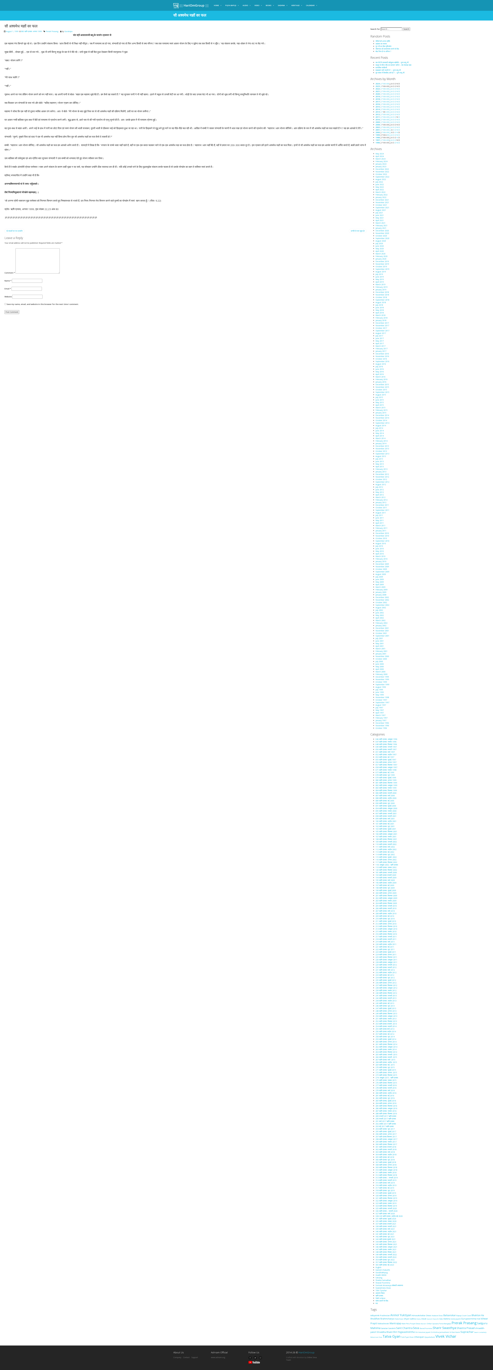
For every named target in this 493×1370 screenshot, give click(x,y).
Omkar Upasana (433, 1324)
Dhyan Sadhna (410, 1319)
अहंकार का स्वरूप (381, 43)
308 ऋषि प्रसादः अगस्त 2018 (386, 1165)
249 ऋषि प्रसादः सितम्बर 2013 (386, 1013)
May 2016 (380, 371)
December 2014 (382, 415)
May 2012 (380, 492)
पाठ (377, 1303)
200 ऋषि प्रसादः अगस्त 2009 (386, 893)
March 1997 (380, 715)
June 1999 (380, 692)
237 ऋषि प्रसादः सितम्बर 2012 (386, 985)
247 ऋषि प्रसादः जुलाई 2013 (386, 1008)
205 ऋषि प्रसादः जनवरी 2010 (386, 906)
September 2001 (382, 636)
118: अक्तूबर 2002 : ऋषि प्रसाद (387, 865)
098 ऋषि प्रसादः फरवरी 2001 (386, 816)
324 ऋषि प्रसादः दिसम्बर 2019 (386, 1206)
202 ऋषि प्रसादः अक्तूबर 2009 (386, 898)
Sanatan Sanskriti (388, 1328)
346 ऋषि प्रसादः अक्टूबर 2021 (386, 1247)
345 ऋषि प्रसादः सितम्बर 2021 (386, 1244)
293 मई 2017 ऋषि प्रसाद (385, 1126)
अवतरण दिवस (380, 1293)
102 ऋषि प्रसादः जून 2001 (385, 826)
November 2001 (382, 630)
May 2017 (380, 341)
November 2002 (382, 600)
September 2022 (382, 177)
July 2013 (379, 459)
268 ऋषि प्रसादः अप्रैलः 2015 (386, 1062)
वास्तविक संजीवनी (381, 67)
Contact (186, 1357)
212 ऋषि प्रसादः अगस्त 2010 (386, 924)
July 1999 (379, 689)
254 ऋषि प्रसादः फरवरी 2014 (386, 1026)
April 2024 (380, 156)
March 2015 (380, 407)
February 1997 (381, 718)
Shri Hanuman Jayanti (422, 1332)
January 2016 (381, 382)
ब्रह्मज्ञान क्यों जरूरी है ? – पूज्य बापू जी (388, 70)
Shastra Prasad (466, 1328)
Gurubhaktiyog (382, 1272)
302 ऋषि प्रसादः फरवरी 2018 (386, 1149)
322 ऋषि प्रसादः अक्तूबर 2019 (386, 1200)
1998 (378, 137)
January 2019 (381, 289)
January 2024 (381, 164)
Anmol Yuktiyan (400, 1315)
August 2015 (381, 394)
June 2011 (380, 518)
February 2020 (381, 256)
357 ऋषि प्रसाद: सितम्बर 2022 (386, 1262)
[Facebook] (250, 1357)
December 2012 (382, 474)
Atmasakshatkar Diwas (421, 1315)
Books (268, 5)
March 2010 (380, 556)
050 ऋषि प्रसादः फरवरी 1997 (386, 749)
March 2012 (380, 497)
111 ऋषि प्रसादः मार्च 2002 (385, 847)
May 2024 (380, 153)
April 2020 (380, 251)
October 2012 (381, 479)
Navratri (423, 1324)
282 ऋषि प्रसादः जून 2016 (385, 1098)
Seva (416, 1328)
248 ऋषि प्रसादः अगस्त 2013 (386, 1011)
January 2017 (381, 351)
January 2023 (381, 166)
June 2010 (380, 548)
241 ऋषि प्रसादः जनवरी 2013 (386, 995)
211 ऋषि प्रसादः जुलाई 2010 (386, 921)
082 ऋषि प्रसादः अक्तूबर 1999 (386, 785)
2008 (378, 124)
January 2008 (381, 595)
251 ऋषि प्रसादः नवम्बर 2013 (386, 1018)
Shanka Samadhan (383, 1280)
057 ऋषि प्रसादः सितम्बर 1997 (386, 765)
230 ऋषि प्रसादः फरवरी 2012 (386, 967)
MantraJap (395, 1323)
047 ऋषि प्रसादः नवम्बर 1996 (386, 741)
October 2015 (381, 389)
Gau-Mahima (444, 1318)
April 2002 (380, 618)
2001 (378, 130)
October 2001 (381, 633)
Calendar (310, 5)
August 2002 (381, 607)
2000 (378, 132)
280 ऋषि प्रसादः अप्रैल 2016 (386, 1093)
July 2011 (379, 515)
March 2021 (380, 223)
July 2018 (379, 305)
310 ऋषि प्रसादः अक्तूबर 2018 (386, 1170)
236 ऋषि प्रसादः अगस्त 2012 (386, 983)
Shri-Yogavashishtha (404, 1331)
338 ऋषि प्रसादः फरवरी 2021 (386, 1226)
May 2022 (380, 187)
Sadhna (281, 5)
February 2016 (381, 379)
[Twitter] (255, 1357)
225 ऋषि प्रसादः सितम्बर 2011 (386, 957)
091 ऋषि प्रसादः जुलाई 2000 (386, 806)
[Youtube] (254, 1362)
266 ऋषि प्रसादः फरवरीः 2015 (386, 1057)
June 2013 (380, 461)
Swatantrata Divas (383, 1288)
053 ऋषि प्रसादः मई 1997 (385, 757)
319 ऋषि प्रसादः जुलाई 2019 (386, 1193)
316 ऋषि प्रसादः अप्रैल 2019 (386, 1185)
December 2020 (382, 230)
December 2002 (382, 597)
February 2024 (381, 161)
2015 (378, 107)
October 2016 (381, 359)
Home (216, 5)
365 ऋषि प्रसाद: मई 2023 (385, 1265)
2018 (378, 99)
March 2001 (380, 648)
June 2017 (380, 338)
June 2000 (380, 664)
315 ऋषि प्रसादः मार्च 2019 (385, 1183)
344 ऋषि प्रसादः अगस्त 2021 (386, 1242)
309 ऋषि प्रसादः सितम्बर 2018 (386, 1167)
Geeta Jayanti (456, 1319)
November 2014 (382, 418)
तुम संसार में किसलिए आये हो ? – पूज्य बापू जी (390, 72)
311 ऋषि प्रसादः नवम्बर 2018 (386, 1172)
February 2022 (381, 194)
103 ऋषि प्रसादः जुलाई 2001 (386, 829)
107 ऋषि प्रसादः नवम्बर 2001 (386, 836)
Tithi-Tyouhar (381, 1290)
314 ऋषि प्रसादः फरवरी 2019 (386, 1180)
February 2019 (381, 287)
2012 (378, 114)
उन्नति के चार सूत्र (357, 231)
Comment (9, 273)
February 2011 (381, 528)
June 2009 (380, 579)
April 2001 (380, 646)
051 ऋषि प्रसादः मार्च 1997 (385, 752)
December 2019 (382, 261)
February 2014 (381, 441)
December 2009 (382, 564)
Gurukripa (68, 31)
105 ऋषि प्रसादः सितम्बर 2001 (386, 831)
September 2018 (382, 300)
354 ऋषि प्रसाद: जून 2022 (385, 1259)
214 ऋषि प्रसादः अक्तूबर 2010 (386, 929)
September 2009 (382, 571)
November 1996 (382, 725)
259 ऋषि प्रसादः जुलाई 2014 (386, 1039)
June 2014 (380, 430)
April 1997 (380, 712)
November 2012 (382, 477)
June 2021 (380, 215)
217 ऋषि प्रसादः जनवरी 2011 (386, 936)
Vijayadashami (429, 1337)
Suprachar (467, 1332)
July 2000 (379, 661)
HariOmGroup (306, 1352)
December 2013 (382, 446)
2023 (378, 86)
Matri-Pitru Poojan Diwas (411, 1324)
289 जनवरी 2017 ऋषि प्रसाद (386, 1116)
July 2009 (379, 577)
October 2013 (381, 451)
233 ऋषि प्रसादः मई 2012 (385, 975)
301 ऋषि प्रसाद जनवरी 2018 (386, 1147)
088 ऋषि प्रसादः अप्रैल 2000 (386, 798)
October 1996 (381, 728)
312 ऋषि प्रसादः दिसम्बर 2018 (386, 1175)
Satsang (379, 1277)
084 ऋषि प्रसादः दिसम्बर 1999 (386, 790)
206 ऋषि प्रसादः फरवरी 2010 (386, 908)
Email (7, 288)
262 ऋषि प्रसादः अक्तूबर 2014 (386, 1047)
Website (8, 296)
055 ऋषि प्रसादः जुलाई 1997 (386, 759)
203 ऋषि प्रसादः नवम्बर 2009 (386, 900)
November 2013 (382, 448)
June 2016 (380, 369)
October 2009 (381, 569)
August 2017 (381, 333)
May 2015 (380, 402)
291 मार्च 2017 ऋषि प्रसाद (385, 1121)
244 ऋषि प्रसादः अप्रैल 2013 (386, 1000)
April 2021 (380, 220)
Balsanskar (449, 1315)
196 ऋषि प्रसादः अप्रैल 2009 (386, 882)
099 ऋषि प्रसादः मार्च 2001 (385, 818)
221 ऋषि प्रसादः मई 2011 (385, 947)
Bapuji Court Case (463, 1315)
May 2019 (380, 279)
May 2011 (380, 520)
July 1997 (379, 707)
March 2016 (380, 377)
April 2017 (380, 343)
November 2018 (382, 294)
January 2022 (381, 197)
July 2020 (379, 243)
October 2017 (381, 328)
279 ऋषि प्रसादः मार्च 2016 (385, 1090)
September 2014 (382, 423)
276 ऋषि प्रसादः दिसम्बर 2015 (386, 1083)
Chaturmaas (398, 1319)
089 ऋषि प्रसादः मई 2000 (385, 800)
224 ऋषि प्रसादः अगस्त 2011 (386, 954)
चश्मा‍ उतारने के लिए (382, 1300)
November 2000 (382, 656)
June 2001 (380, 641)
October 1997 (381, 700)
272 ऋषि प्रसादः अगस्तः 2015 (386, 1072)
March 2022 (380, 192)
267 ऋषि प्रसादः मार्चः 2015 (385, 1059)
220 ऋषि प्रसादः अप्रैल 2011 (386, 944)
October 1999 (381, 682)
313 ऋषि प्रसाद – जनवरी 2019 (387, 1177)
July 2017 (379, 336)
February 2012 (381, 500)
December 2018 (382, 292)
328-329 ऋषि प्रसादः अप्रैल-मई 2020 (389, 1216)
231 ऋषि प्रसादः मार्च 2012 (385, 970)
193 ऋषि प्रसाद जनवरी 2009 (386, 875)
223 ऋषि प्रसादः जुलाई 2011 (386, 952)
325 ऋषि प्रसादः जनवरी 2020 (386, 1208)
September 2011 (382, 510)
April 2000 (380, 669)
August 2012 (381, 484)
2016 (378, 104)
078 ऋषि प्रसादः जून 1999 (385, 775)
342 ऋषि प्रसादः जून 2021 (385, 1236)
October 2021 (381, 205)
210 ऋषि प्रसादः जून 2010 (385, 918)
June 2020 (380, 246)
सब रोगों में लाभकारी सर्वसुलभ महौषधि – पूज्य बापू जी (392, 62)
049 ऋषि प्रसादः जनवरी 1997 (386, 747)
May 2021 (380, 218)
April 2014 (380, 436)
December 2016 (382, 353)
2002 (378, 127)
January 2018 (381, 320)
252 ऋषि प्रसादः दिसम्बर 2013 (386, 1021)
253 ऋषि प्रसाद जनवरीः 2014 (386, 1024)
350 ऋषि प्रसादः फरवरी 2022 (386, 1257)
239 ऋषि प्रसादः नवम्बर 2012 (386, 990)
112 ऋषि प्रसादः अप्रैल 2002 (386, 849)
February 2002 (381, 623)
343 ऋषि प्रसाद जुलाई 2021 (386, 1239)
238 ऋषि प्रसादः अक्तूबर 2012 (386, 988)
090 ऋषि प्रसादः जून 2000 (385, 803)
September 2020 (382, 238)
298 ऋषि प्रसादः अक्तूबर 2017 (386, 1139)
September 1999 (382, 684)
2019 (378, 96)
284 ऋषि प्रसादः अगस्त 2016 (386, 1103)
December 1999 (382, 677)
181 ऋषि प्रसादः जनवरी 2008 (386, 872)
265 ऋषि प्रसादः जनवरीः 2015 (386, 1054)
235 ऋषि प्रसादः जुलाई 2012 (386, 980)
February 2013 (381, 469)
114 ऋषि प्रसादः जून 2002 (385, 854)
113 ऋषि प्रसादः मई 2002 (385, 852)
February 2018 (381, 318)
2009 (378, 122)
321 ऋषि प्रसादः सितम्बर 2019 (386, 1198)
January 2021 (381, 228)
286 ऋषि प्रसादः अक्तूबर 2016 (386, 1108)
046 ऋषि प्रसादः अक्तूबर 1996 (386, 739)
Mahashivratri (383, 1323)
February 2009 (381, 589)
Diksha (418, 1319)
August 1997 (381, 705)
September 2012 (382, 482)
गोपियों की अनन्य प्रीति (383, 41)
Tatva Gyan (391, 1336)
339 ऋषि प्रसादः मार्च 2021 (385, 1229)
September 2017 (382, 330)
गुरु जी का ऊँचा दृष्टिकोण (383, 46)
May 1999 (380, 695)
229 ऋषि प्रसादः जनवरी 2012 (386, 965)
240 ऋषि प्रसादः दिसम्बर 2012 (386, 993)
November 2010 (382, 536)
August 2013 (381, 456)
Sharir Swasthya (444, 1328)
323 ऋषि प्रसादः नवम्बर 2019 (386, 1203)
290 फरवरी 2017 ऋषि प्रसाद (386, 1118)
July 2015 (379, 397)
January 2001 (381, 653)
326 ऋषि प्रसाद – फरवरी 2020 (386, 1211)
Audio (245, 5)
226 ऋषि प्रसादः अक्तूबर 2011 (386, 959)
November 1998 (382, 697)
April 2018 (380, 312)
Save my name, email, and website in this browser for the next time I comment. (43, 304)
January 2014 (381, 443)
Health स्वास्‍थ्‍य (381, 1275)
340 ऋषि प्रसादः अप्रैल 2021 (386, 1231)
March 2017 (380, 346)
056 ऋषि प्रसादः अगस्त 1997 (386, 762)
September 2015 (382, 392)
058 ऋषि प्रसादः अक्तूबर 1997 (386, 767)
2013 (378, 112)
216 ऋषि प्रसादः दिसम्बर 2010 (386, 934)
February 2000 (381, 674)
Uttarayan (419, 1337)
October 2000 (381, 659)
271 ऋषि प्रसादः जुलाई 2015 (386, 1070)
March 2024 (380, 159)
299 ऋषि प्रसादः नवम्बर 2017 (386, 1141)
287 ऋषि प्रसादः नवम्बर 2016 (386, 1111)
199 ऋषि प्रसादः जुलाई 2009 (386, 890)
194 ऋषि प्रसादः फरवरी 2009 (386, 877)
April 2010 (380, 553)
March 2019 (380, 284)
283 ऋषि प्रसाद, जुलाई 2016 (386, 1100)
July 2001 (379, 638)
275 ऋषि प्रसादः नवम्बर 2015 (386, 1080)
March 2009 (380, 587)
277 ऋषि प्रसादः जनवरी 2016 (386, 1085)
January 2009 (381, 592)
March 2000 (380, 671)
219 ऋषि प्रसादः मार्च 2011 (385, 941)
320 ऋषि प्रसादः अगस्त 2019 (386, 1195)
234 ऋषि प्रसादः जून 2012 (385, 977)
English (378, 1267)
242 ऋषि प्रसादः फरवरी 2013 (386, 998)
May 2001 (380, 643)
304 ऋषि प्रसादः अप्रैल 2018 (386, 1154)
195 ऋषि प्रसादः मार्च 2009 (385, 880)
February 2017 (381, 348)
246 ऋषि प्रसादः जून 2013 (385, 1006)
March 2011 (380, 525)
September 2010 (382, 541)
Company (177, 1357)
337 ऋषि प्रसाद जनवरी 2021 (386, 1224)
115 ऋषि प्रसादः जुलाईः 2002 (386, 857)
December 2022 (382, 169)
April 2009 (380, 584)
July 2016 (379, 366)
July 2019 (379, 274)
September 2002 (382, 605)
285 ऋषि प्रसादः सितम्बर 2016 (386, 1106)
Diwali (423, 1319)
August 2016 (381, 364)
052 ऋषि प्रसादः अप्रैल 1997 (386, 754)
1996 (378, 142)
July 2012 (379, 487)
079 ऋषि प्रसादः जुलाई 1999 (386, 777)
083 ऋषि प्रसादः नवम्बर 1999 (386, 788)
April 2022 (380, 189)
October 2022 (381, 174)
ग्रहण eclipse (380, 1298)
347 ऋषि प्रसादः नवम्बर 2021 (386, 1249)
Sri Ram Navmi (455, 1332)
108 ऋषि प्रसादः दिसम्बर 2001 (386, 839)
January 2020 (381, 259)
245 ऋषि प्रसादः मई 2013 (385, 1003)
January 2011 (381, 530)
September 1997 (382, 702)
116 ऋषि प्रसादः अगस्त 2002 (386, 859)
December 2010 (382, 533)
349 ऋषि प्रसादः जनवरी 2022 (386, 1254)
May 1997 (380, 710)
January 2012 (381, 502)
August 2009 (381, 574)
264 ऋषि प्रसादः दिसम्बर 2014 (386, 1052)
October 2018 (381, 297)
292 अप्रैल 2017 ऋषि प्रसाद (386, 1124)
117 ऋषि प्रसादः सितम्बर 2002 (386, 862)
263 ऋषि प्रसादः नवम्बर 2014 (386, 1049)
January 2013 (381, 471)
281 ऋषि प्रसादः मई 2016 (385, 1095)
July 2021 (379, 212)
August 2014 (381, 425)
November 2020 (382, 233)
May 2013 (380, 464)
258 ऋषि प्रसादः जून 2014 (385, 1036)
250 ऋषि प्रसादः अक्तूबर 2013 (386, 1016)
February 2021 (381, 225)
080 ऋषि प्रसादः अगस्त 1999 (31, 31)
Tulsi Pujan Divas (407, 1337)
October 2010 (381, 538)
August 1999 (381, 687)
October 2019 (381, 266)
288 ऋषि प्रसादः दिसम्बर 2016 (386, 1113)
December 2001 (382, 628)
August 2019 (381, 271)
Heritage (295, 5)
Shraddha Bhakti (385, 1332)
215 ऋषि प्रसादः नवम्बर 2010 (386, 931)
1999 (378, 135)
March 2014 (380, 438)
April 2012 (380, 495)
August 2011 (381, 512)
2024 (378, 83)
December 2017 (382, 323)
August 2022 (381, 179)
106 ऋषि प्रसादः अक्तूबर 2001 (386, 834)
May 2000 (380, 666)
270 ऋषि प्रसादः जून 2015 (385, 1067)
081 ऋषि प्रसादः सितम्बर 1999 (386, 782)
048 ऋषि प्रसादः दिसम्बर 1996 (386, 744)
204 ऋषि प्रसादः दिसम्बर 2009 (386, 903)
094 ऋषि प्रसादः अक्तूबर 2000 (386, 808)
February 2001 (381, 651)
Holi (478, 1318)
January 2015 (381, 412)
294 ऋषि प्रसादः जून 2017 (385, 1129)
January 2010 (381, 561)
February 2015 (381, 410)
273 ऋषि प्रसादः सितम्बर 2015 (386, 1075)
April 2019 (380, 282)
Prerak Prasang (52, 31)
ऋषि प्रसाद (379, 1295)
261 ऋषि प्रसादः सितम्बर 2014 (386, 1044)
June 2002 (380, 612)
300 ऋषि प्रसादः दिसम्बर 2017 (386, 1144)
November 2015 (382, 387)
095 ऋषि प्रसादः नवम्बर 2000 (386, 811)
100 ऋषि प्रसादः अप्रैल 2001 (386, 821)
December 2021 (382, 200)
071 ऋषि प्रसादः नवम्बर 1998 (386, 770)
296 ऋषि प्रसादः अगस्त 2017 (386, 1134)
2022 (378, 89)
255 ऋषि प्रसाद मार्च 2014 (385, 1029)
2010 (378, 119)
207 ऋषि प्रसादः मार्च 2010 (385, 911)
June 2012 (380, 489)
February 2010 (381, 559)
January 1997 (381, 720)
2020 (378, 94)
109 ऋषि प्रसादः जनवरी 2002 (386, 841)
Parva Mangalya (445, 1324)
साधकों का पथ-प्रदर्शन (15, 231)
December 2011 (382, 505)
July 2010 (379, 546)
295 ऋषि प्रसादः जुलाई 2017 (386, 1131)
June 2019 (380, 277)
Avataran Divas (437, 1315)
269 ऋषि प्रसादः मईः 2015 (385, 1065)
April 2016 (380, 374)
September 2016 (382, 361)
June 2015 (380, 400)
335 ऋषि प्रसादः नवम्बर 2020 (386, 1221)
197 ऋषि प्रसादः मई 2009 (385, 885)
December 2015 (382, 384)
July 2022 (379, 182)
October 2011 (381, 507)
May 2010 (380, 551)
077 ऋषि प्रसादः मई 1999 (385, 772)
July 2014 (379, 428)
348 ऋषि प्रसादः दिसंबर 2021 (386, 1252)
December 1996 (382, 723)
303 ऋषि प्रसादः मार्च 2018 (385, 1152)
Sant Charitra (404, 1328)
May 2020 (380, 248)
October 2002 (381, 602)
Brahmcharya (387, 1318)
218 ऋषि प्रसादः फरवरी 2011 (386, 939)
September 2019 (382, 269)
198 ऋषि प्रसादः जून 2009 (385, 888)
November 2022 (382, 171)
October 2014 (381, 420)
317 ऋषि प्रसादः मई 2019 (385, 1188)
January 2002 (381, 625)
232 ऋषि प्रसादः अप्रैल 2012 (386, 972)
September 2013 (382, 453)
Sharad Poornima (383, 1283)
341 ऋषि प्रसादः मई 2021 (385, 1234)
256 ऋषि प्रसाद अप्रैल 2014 (386, 1031)
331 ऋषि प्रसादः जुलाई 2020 (386, 1218)
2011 (378, 117)
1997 (378, 140)
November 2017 (382, 325)
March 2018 (380, 315)
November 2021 (382, 202)
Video (256, 5)
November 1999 (382, 679)
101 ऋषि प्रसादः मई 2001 (385, 824)
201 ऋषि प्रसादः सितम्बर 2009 (386, 895)
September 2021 (382, 207)
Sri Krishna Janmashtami (440, 1332)
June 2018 (380, 307)
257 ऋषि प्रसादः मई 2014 (385, 1034)
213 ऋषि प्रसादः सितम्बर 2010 (386, 926)
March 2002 (380, 620)
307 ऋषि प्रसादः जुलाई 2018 (386, 1162)
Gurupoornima (468, 1318)
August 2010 (381, 543)
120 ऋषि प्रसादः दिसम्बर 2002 (386, 870)
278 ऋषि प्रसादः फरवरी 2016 (386, 1088)
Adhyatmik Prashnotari (380, 1315)
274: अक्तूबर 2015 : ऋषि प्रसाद (387, 1077)
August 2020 (381, 241)
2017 (378, 101)
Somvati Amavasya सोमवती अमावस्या (389, 1285)
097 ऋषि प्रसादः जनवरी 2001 (386, 813)
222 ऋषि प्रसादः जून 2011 (385, 949)
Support (194, 1357)
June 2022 (380, 184)
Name (7, 281)
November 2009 (382, 566)
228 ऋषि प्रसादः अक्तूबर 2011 (386, 962)
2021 (378, 91)
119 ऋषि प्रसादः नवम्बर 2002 (386, 867)
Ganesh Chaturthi (383, 1270)
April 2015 (380, 405)
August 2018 (381, 302)
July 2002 (379, 610)
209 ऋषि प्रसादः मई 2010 (385, 916)
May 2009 (380, 582)
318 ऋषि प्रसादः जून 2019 (385, 1190)
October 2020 (381, 236)
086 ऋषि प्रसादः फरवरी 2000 (386, 793)
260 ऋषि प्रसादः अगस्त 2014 (386, 1041)
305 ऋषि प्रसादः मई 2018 (385, 1157)
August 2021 (381, 210)
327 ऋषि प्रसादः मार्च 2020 (385, 1213)
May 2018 (380, 310)
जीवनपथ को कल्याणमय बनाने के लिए (387, 49)
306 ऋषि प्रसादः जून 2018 (385, 1159)
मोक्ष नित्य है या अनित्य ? (383, 51)
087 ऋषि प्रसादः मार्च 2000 (385, 795)
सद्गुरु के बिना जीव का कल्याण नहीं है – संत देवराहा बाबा (393, 65)
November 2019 (382, 264)
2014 (378, 109)
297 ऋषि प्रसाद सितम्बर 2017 (386, 1136)
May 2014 (380, 433)
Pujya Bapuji (230, 5)
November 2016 (382, 356)
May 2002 (380, 615)
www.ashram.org (218, 1357)
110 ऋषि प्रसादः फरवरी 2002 (386, 844)
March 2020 (380, 253)
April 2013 (380, 466)
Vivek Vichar (445, 1336)
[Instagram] (260, 1357)
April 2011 (380, 523)
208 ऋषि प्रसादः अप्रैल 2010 (386, 913)
